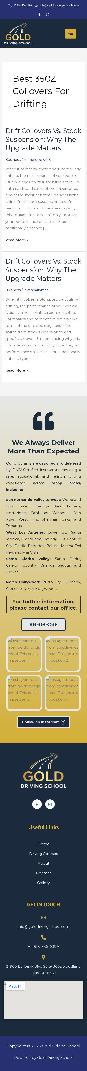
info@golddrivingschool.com (43, 927)
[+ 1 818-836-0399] (43, 937)
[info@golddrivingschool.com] (43, 917)
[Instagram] (50, 804)
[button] (24, 654)
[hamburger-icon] (70, 34)
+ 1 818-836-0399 (43, 946)
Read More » (16, 239)
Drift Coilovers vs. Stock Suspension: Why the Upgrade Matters (43, 139)
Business (13, 159)
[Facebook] (37, 804)
